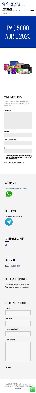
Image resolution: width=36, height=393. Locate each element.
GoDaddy (18, 388)
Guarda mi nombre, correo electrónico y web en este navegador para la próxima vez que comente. (19, 157)
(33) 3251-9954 (15, 266)
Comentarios (10, 339)
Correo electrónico (10, 139)
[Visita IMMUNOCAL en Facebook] (6, 245)
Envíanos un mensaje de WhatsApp (16, 189)
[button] (33, 13)
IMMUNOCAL (7, 8)
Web (5, 148)
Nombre (7, 131)
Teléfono (8, 318)
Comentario (8, 110)
